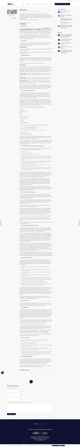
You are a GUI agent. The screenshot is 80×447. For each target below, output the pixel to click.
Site (21, 398)
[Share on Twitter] (32, 373)
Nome (21, 391)
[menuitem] (23, 4)
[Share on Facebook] (24, 373)
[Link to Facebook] (67, 1)
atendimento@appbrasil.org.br (40, 439)
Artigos (35, 11)
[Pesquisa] (72, 4)
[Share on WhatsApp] (40, 373)
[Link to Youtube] (69, 1)
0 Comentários (30, 11)
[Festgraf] (1, 223)
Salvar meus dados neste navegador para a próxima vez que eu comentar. (20, 402)
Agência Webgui (19, 445)
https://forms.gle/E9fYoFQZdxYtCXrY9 (31, 127)
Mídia (36, 11)
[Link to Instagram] (72, 1)
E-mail (21, 394)
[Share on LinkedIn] (48, 373)
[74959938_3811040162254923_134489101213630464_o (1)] (12, 14)
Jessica (40, 11)
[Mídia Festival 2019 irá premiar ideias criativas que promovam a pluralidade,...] (79, 223)
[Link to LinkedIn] (70, 1)
